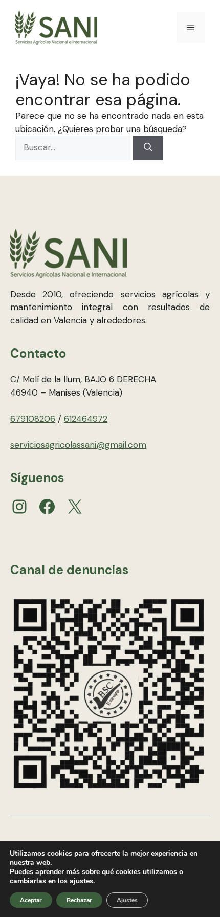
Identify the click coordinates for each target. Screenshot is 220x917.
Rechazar (79, 900)
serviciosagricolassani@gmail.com (78, 444)
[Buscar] (148, 148)
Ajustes (127, 900)
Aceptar (31, 900)
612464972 (85, 418)
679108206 (32, 418)
